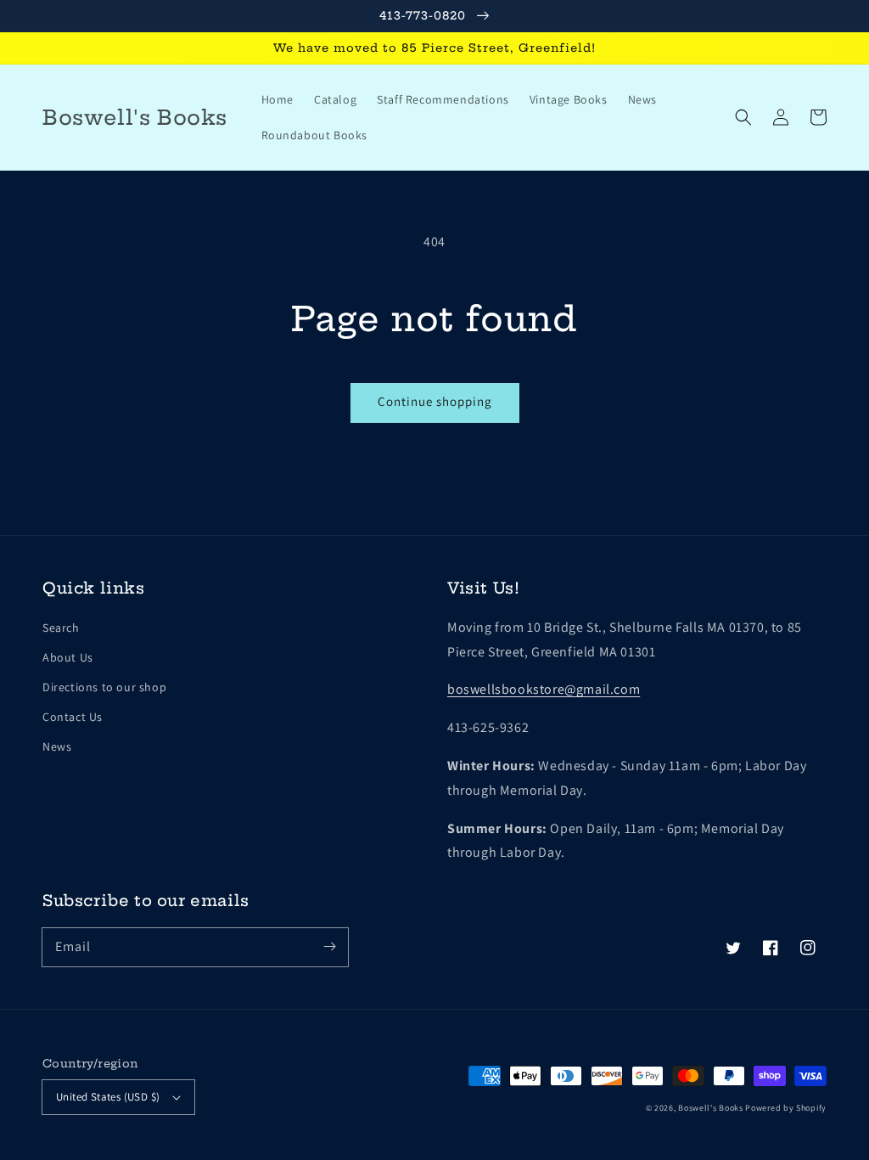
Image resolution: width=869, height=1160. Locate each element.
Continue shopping (435, 401)
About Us (67, 657)
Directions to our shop (104, 687)
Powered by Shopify (786, 1107)
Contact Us (72, 716)
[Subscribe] (329, 947)
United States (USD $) (108, 1097)
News (56, 746)
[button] (743, 117)
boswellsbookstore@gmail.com (543, 689)
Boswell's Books (710, 1107)
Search (61, 627)
